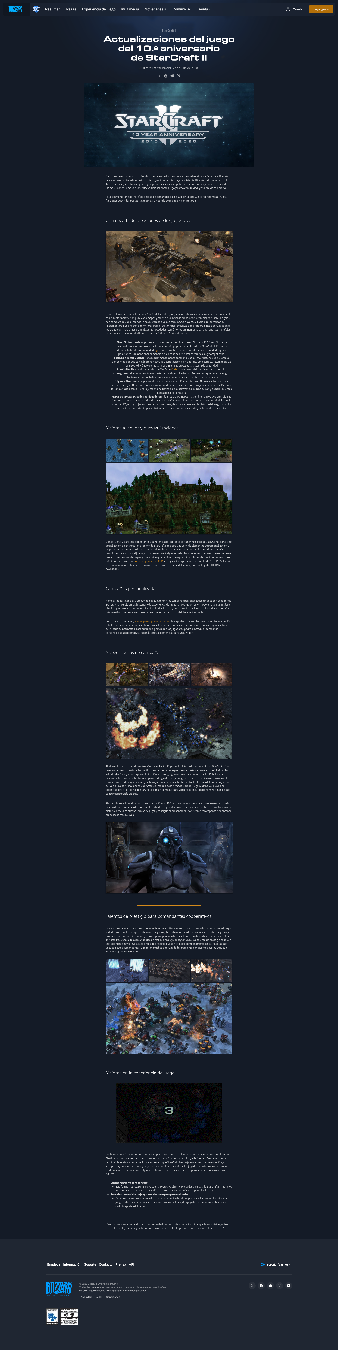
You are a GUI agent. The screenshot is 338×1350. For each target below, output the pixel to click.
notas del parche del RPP (148, 561)
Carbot (175, 369)
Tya (156, 350)
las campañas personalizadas (151, 621)
